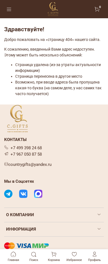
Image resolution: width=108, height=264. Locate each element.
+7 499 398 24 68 (26, 147)
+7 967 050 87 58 (26, 154)
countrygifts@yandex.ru (30, 164)
